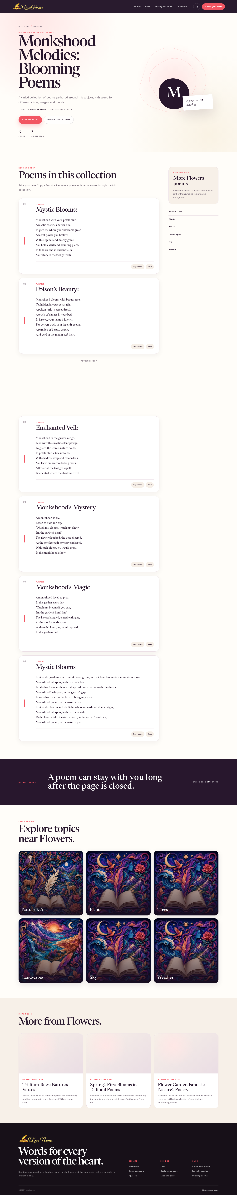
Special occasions (201, 1171)
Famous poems (136, 1171)
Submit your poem (213, 6)
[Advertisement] (89, 386)
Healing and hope (169, 1171)
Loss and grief (167, 1176)
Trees (172, 226)
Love (147, 6)
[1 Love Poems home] (27, 6)
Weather (173, 249)
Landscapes (175, 234)
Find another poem (210, 1190)
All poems (24, 26)
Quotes (133, 1176)
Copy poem (138, 267)
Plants (172, 219)
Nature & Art (175, 211)
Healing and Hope (163, 6)
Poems (137, 6)
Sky (170, 241)
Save (150, 267)
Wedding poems (200, 1176)
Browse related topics (58, 119)
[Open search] (196, 6)
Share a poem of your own (205, 782)
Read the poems (30, 119)
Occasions (182, 6)
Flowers (37, 26)
